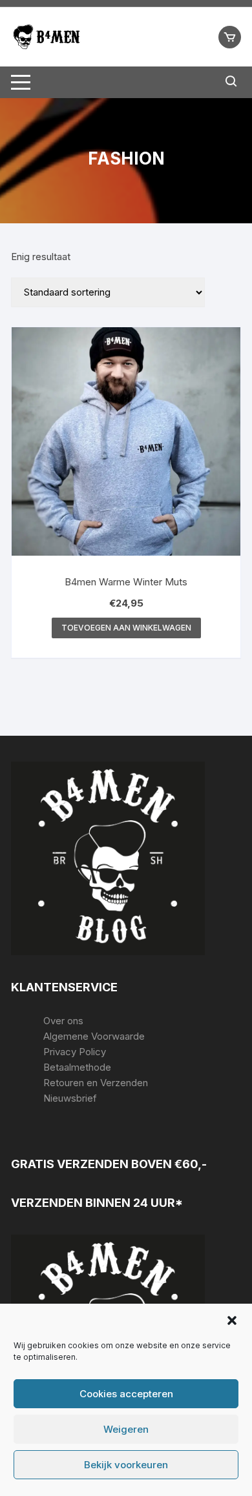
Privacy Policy (74, 1052)
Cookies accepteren (126, 1394)
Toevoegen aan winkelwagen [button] (126, 627)
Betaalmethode (77, 1067)
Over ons (63, 1021)
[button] (232, 1320)
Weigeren (126, 1429)
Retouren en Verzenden (95, 1083)
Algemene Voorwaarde (94, 1036)
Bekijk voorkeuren (126, 1465)
